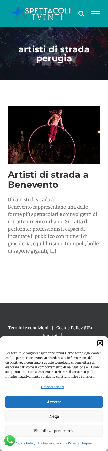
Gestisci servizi (52, 387)
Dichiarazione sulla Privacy (58, 443)
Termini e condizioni (28, 327)
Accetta (54, 401)
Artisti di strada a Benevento (48, 179)
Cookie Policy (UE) (74, 327)
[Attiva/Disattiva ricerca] (81, 13)
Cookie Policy (25, 443)
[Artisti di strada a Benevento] (54, 135)
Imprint (88, 443)
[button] (100, 343)
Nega (54, 416)
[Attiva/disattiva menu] (96, 13)
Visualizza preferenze (54, 430)
